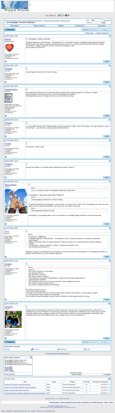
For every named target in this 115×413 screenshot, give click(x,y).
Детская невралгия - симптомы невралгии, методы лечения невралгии (25, 393)
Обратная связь (54, 402)
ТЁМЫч (8, 69)
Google (88, 349)
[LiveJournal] (68, 15)
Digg (8, 349)
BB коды (7, 367)
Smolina (9, 307)
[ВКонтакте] (59, 15)
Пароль (89, 22)
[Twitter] (61, 15)
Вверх (111, 402)
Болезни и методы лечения (51, 20)
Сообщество (79, 25)
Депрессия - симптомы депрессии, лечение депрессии (20, 387)
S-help (8, 144)
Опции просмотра (102, 33)
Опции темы (89, 33)
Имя (88, 20)
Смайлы (7, 368)
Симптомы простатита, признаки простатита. (18, 384)
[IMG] (6, 369)
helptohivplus (11, 89)
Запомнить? (107, 20)
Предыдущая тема (52, 353)
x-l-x (7, 231)
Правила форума (39, 25)
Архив (106, 402)
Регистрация (14, 25)
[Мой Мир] (66, 15)
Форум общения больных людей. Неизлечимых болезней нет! (24, 20)
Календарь (101, 25)
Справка (60, 25)
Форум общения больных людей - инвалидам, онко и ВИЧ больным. (81, 402)
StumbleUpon (63, 349)
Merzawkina (11, 185)
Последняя (104, 29)
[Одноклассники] (64, 15)
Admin (8, 39)
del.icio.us (36, 349)
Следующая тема (63, 353)
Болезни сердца (65, 20)
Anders (8, 264)
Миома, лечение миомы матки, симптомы (17, 390)
